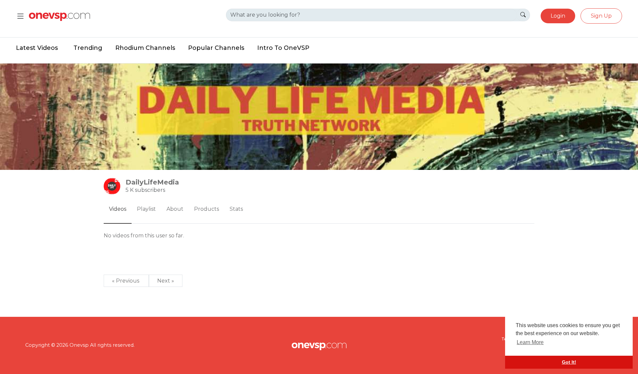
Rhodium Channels (145, 48)
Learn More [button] (530, 342)
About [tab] (174, 209)
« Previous (126, 281)
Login (558, 16)
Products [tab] (206, 209)
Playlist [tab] (146, 209)
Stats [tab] (236, 209)
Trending (87, 48)
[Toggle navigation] (20, 16)
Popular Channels (216, 48)
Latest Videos (37, 48)
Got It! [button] (569, 362)
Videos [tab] (117, 209)
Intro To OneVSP (283, 48)
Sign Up (601, 16)
